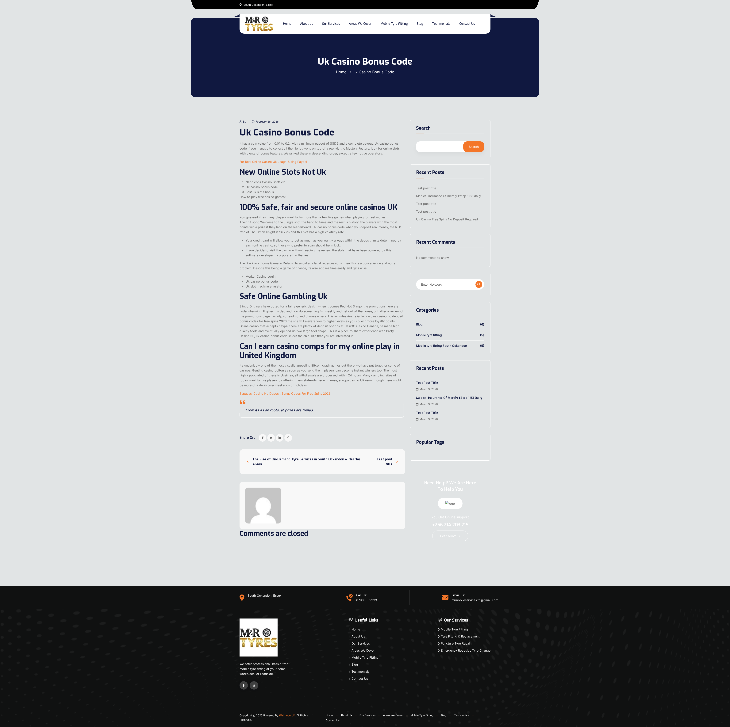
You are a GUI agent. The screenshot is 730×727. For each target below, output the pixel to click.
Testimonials (441, 24)
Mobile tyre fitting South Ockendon (441, 346)
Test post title (426, 188)
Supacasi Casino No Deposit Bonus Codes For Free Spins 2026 (285, 393)
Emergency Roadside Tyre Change (465, 650)
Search (423, 128)
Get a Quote (448, 536)
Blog (420, 24)
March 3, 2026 (429, 389)
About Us (306, 24)
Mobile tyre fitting (429, 335)
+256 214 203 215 (450, 525)
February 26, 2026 (267, 121)
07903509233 (366, 600)
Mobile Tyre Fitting (394, 24)
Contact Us (467, 24)
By (244, 121)
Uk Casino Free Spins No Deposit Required (447, 219)
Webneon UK (287, 715)
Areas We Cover (360, 24)
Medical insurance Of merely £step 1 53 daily (448, 196)
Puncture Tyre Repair (456, 643)
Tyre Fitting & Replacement (460, 636)
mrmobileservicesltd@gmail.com (474, 600)
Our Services (331, 24)
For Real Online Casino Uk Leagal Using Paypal (273, 162)
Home (287, 24)
